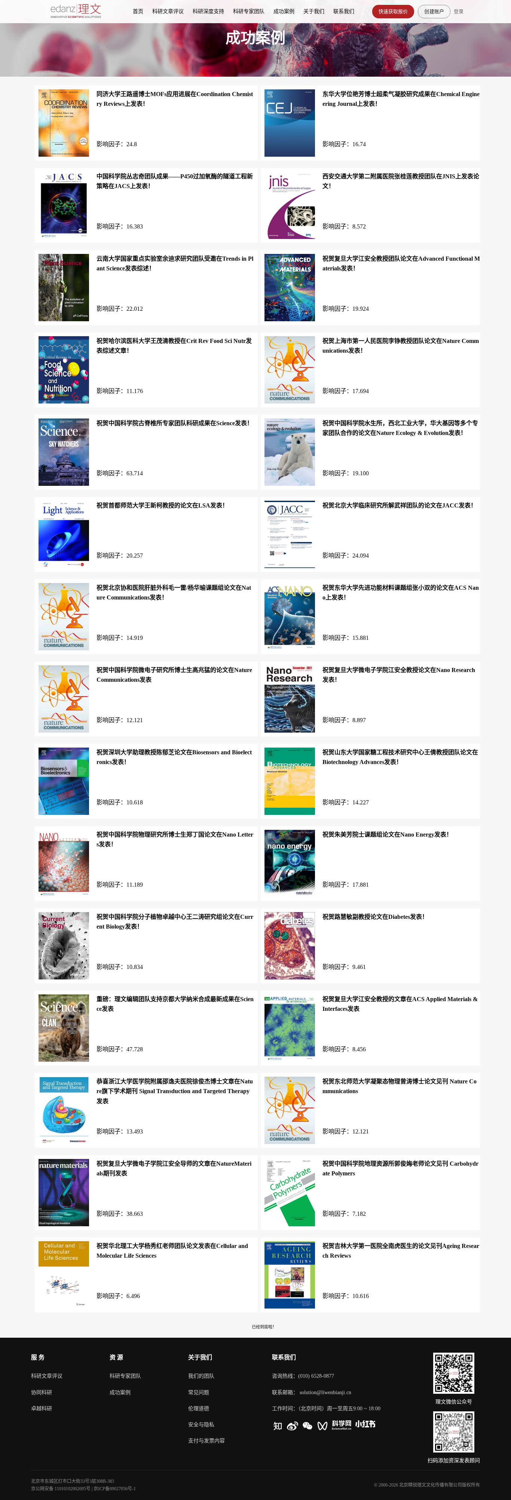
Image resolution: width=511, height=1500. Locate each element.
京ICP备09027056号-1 (115, 1488)
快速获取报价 (393, 11)
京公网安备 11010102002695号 (61, 1488)
